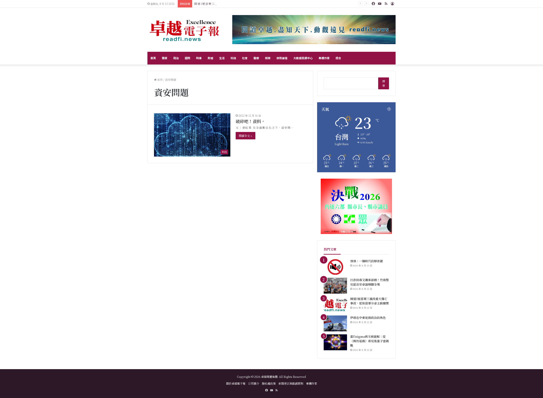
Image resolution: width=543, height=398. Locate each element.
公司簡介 (253, 383)
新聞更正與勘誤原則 (290, 383)
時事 (199, 58)
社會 (245, 58)
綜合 (338, 58)
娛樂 (267, 58)
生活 (222, 58)
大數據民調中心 (303, 58)
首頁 (153, 58)
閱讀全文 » (245, 136)
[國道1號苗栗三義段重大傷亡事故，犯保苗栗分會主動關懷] (335, 305)
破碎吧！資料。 (250, 121)
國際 (187, 58)
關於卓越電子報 (235, 383)
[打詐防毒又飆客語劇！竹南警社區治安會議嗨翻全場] (335, 286)
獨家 (164, 58)
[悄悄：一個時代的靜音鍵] (335, 267)
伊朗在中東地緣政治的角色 (368, 317)
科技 (233, 58)
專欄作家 (324, 58)
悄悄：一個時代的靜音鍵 (366, 261)
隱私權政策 (269, 383)
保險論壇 (281, 58)
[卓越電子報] (184, 29)
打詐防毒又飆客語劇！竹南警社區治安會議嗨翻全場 (369, 282)
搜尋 (383, 83)
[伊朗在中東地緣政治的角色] (335, 323)
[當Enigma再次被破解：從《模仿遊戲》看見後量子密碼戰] (335, 342)
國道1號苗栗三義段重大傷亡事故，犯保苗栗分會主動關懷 (234, 4)
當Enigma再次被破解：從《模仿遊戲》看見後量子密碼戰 (369, 341)
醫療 (256, 58)
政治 (176, 58)
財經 (210, 58)
